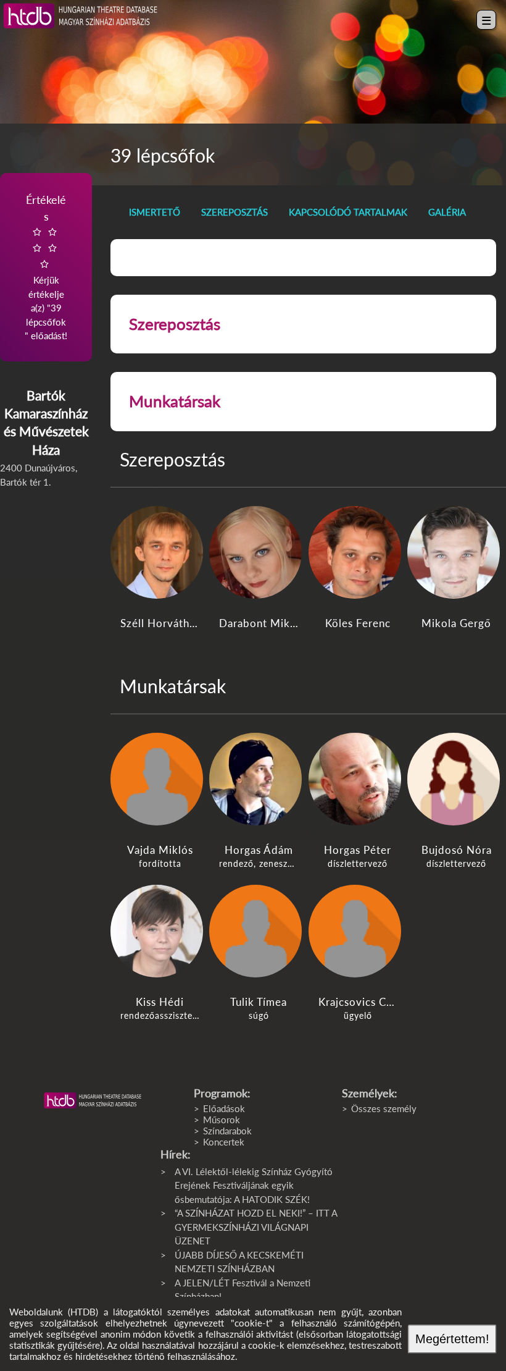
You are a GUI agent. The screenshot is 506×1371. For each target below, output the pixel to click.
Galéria (447, 211)
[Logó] (92, 1100)
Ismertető (154, 211)
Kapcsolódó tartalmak (348, 211)
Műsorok (221, 1119)
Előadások (224, 1108)
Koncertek (223, 1141)
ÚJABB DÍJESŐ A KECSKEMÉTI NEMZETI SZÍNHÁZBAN (239, 1262)
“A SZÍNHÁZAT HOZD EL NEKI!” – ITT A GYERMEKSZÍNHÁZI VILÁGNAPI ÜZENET (256, 1226)
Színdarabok (227, 1130)
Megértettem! (452, 1339)
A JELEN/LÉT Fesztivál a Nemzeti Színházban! (242, 1289)
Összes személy (384, 1108)
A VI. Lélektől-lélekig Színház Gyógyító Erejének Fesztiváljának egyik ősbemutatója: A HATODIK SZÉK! (254, 1185)
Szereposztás (234, 211)
